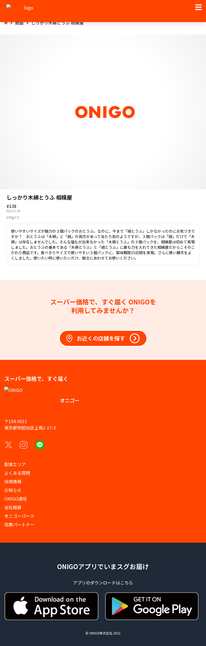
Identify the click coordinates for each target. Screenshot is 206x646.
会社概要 (12, 507)
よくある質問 (17, 473)
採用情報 (12, 481)
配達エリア (15, 464)
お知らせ (12, 490)
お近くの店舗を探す (101, 338)
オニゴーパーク (19, 516)
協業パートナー (19, 524)
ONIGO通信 (15, 498)
